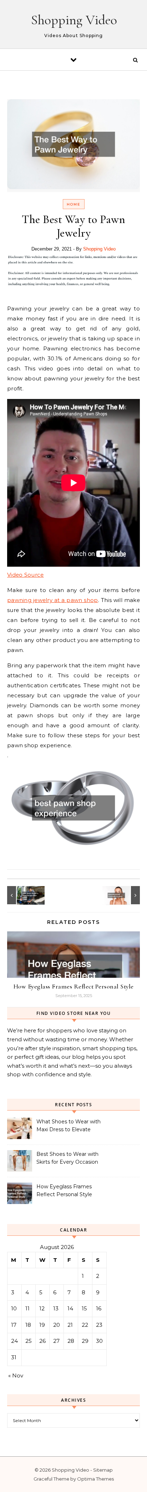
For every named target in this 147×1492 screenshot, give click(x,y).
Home (74, 204)
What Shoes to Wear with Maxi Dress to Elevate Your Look (68, 1126)
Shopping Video (74, 20)
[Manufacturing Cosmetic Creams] (124, 895)
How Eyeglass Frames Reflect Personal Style (74, 986)
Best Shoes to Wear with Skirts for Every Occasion (67, 1158)
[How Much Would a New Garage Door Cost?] (23, 895)
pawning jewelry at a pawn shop (52, 600)
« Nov (15, 1375)
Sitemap (103, 1470)
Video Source (25, 574)
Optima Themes (95, 1479)
